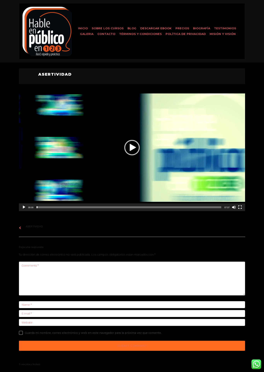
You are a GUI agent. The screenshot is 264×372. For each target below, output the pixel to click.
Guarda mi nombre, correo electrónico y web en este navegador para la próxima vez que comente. (93, 333)
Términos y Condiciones (140, 34)
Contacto (106, 34)
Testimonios (225, 28)
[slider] (129, 207)
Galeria (87, 34)
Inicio (83, 28)
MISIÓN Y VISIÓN (223, 34)
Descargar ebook (156, 28)
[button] (132, 147)
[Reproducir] (24, 207)
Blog (132, 28)
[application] (132, 147)
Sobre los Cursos (108, 28)
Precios (182, 28)
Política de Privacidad (186, 34)
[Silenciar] (234, 207)
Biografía (201, 28)
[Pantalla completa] (240, 207)
